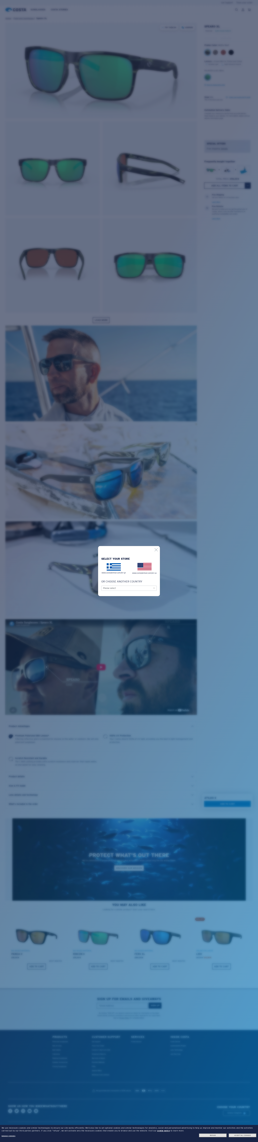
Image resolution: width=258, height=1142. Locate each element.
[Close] (156, 550)
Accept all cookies (242, 1135)
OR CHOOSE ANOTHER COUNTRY (121, 581)
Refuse (213, 1135)
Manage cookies (8, 1136)
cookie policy (163, 1131)
